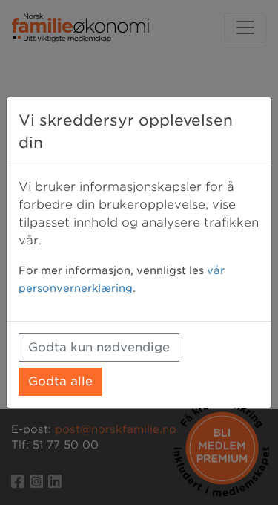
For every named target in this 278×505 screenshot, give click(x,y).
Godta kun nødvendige (99, 347)
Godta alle (60, 381)
